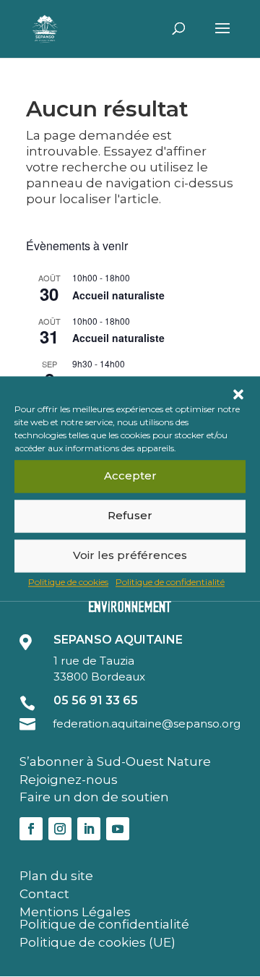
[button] (238, 394)
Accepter (130, 475)
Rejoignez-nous (69, 779)
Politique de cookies (68, 581)
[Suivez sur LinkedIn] (88, 828)
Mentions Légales (75, 912)
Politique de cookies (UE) (98, 942)
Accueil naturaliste (118, 295)
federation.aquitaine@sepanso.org (146, 723)
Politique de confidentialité (170, 581)
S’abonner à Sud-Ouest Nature (115, 761)
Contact (44, 894)
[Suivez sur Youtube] (117, 828)
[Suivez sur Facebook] (31, 828)
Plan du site (56, 876)
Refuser (130, 515)
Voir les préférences (130, 555)
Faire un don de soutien (94, 797)
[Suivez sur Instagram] (60, 828)
